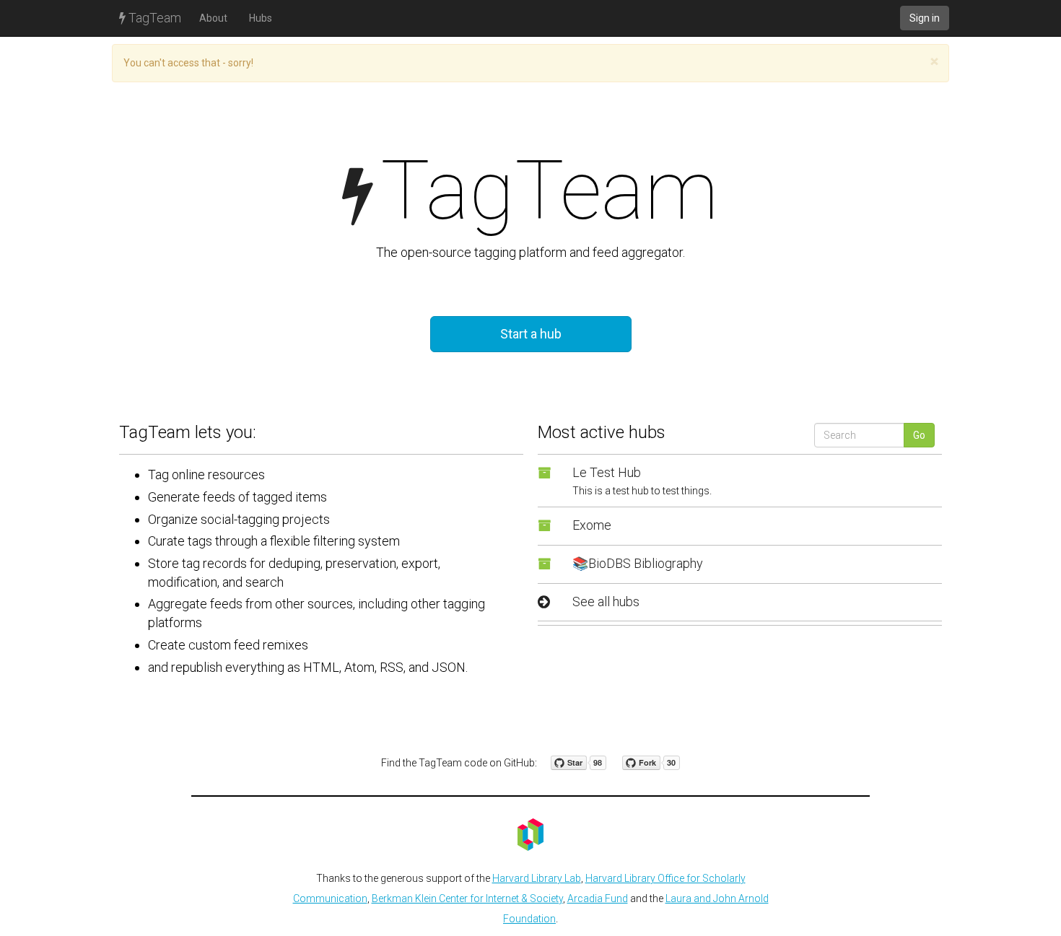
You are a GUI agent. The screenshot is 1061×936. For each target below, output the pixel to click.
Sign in (924, 18)
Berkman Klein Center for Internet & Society (467, 898)
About (213, 18)
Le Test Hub (606, 472)
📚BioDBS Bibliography (637, 563)
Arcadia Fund (597, 898)
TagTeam (153, 17)
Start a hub (531, 333)
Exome (591, 525)
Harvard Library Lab (536, 878)
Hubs (260, 18)
